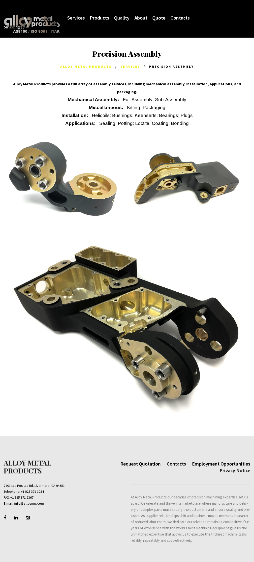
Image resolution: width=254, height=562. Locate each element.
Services (76, 18)
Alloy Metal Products (86, 66)
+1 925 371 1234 (32, 491)
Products (99, 18)
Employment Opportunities (221, 464)
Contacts (180, 18)
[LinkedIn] (16, 517)
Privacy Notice (235, 470)
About (140, 18)
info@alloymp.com (29, 503)
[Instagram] (28, 517)
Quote (158, 18)
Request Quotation (140, 464)
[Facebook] (5, 517)
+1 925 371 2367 (21, 497)
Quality (121, 18)
